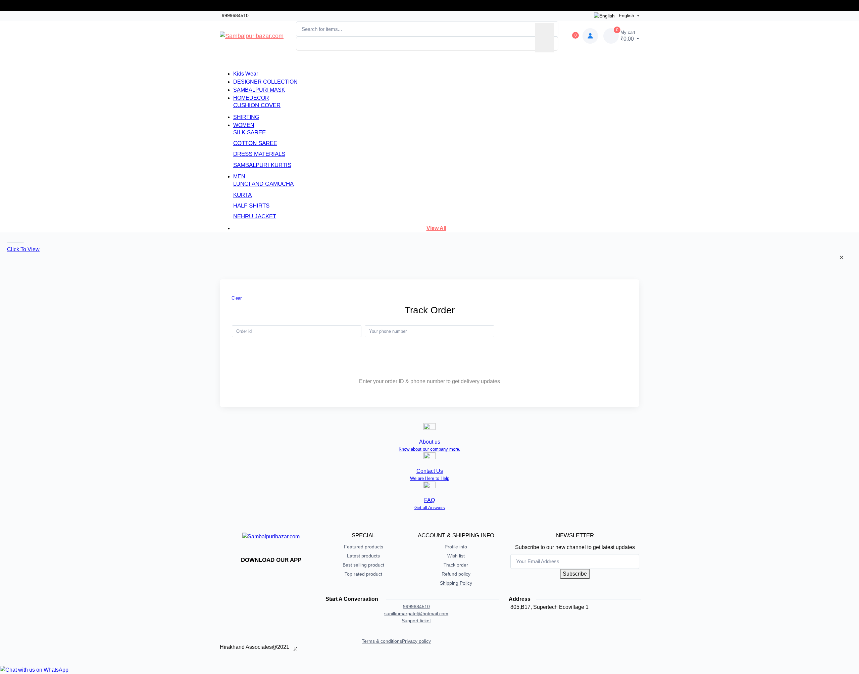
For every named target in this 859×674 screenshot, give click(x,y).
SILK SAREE (249, 132)
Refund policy (456, 574)
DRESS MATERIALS (259, 154)
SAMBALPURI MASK (259, 90)
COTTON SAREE (255, 143)
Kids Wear (245, 74)
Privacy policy (416, 641)
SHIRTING (246, 117)
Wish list (456, 555)
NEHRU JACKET (254, 216)
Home (338, 61)
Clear (236, 298)
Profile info (456, 546)
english (626, 15)
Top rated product (363, 574)
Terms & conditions (382, 641)
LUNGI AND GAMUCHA (263, 184)
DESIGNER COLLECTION (265, 82)
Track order (562, 330)
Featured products (363, 546)
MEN (239, 176)
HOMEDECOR (251, 98)
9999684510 (235, 15)
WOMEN (243, 125)
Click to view (23, 249)
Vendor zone (474, 58)
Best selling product (363, 565)
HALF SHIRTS (251, 206)
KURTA (242, 195)
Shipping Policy (456, 583)
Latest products (363, 555)
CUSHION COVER (257, 105)
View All (436, 228)
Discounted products (382, 61)
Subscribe (575, 574)
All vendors (432, 61)
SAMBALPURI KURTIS (262, 165)
